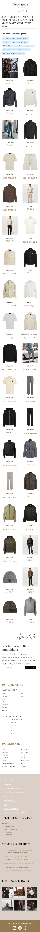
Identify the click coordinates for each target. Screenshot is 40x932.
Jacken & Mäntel (16, 719)
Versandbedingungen (13, 788)
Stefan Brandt (25, 760)
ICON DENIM (10, 142)
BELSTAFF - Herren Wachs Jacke (13, 53)
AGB (5, 804)
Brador (4, 760)
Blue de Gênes (6, 758)
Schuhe (4, 707)
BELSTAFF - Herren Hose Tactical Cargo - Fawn (18, 46)
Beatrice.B (5, 752)
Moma (23, 755)
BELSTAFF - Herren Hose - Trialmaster (15, 38)
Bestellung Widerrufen (14, 813)
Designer (5, 704)
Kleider (4, 693)
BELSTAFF (9, 81)
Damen (23, 693)
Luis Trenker (24, 752)
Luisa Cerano (25, 749)
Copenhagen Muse (8, 763)
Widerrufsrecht (11, 809)
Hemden (5, 696)
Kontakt (7, 784)
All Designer (5, 749)
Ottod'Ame (24, 758)
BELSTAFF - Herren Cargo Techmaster (15, 42)
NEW (3, 702)
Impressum (8, 796)
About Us (8, 780)
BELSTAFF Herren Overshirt (30, 334)
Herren (23, 696)
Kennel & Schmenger (8, 766)
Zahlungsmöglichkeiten (15, 792)
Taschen (4, 710)
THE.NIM (23, 763)
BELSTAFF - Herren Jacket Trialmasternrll (16, 50)
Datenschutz (10, 800)
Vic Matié (23, 766)
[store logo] (20, 5)
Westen (4, 699)
